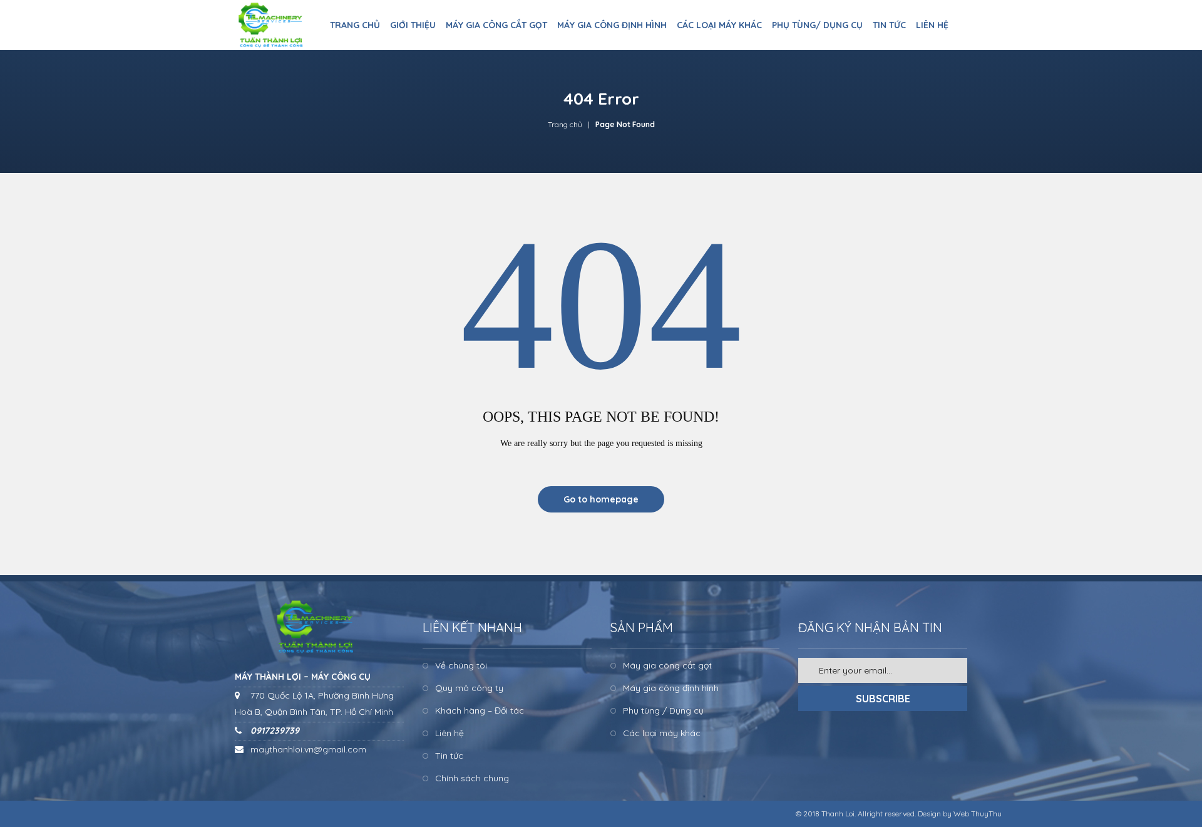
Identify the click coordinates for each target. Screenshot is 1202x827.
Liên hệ (449, 733)
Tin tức (449, 755)
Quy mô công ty (469, 688)
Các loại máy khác (662, 733)
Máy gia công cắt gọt (667, 665)
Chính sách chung (472, 778)
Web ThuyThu (977, 813)
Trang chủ (565, 124)
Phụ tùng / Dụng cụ (663, 710)
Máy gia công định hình (671, 688)
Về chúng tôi (461, 665)
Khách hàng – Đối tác (479, 710)
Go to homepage (601, 499)
